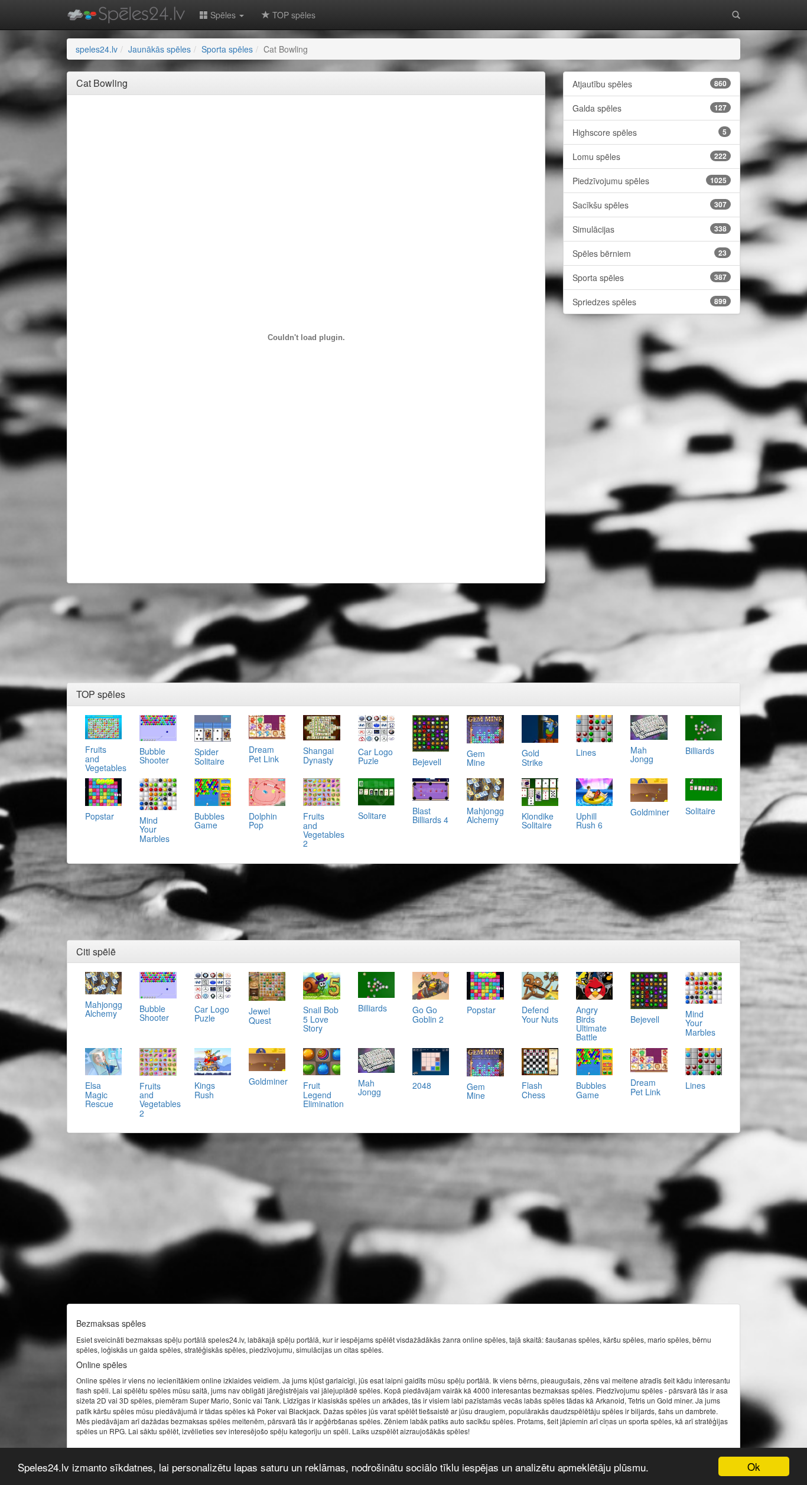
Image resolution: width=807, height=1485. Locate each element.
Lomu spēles (649, 156)
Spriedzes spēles (649, 302)
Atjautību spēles (649, 84)
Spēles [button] (223, 15)
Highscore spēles (649, 132)
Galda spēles (649, 108)
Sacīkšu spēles (649, 205)
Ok (753, 1466)
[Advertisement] (306, 130)
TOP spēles (292, 15)
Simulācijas (649, 229)
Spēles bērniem (649, 253)
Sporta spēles (649, 277)
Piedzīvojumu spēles (649, 181)
